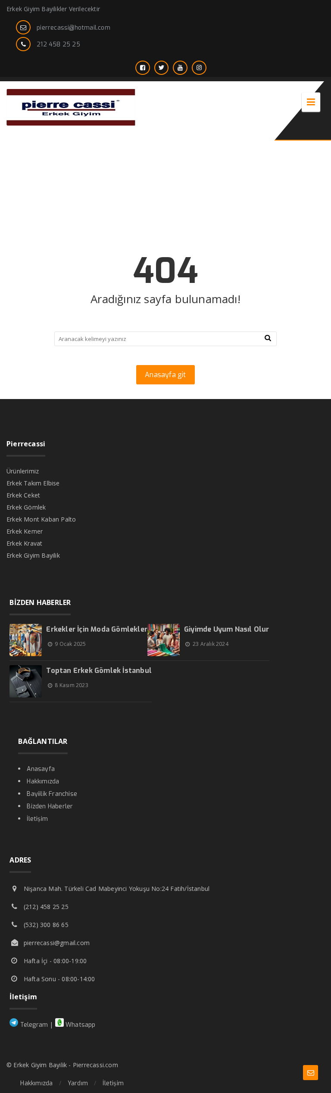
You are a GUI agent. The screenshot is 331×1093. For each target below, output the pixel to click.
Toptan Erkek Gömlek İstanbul (99, 670)
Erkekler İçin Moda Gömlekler (96, 629)
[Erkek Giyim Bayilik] (71, 123)
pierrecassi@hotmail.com (73, 28)
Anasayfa (41, 769)
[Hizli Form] (310, 1072)
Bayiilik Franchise (52, 794)
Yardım (78, 1083)
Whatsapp (80, 1025)
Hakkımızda (43, 781)
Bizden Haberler (50, 806)
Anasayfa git (165, 374)
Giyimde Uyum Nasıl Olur (226, 629)
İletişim (37, 819)
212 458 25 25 (58, 44)
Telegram (33, 1025)
